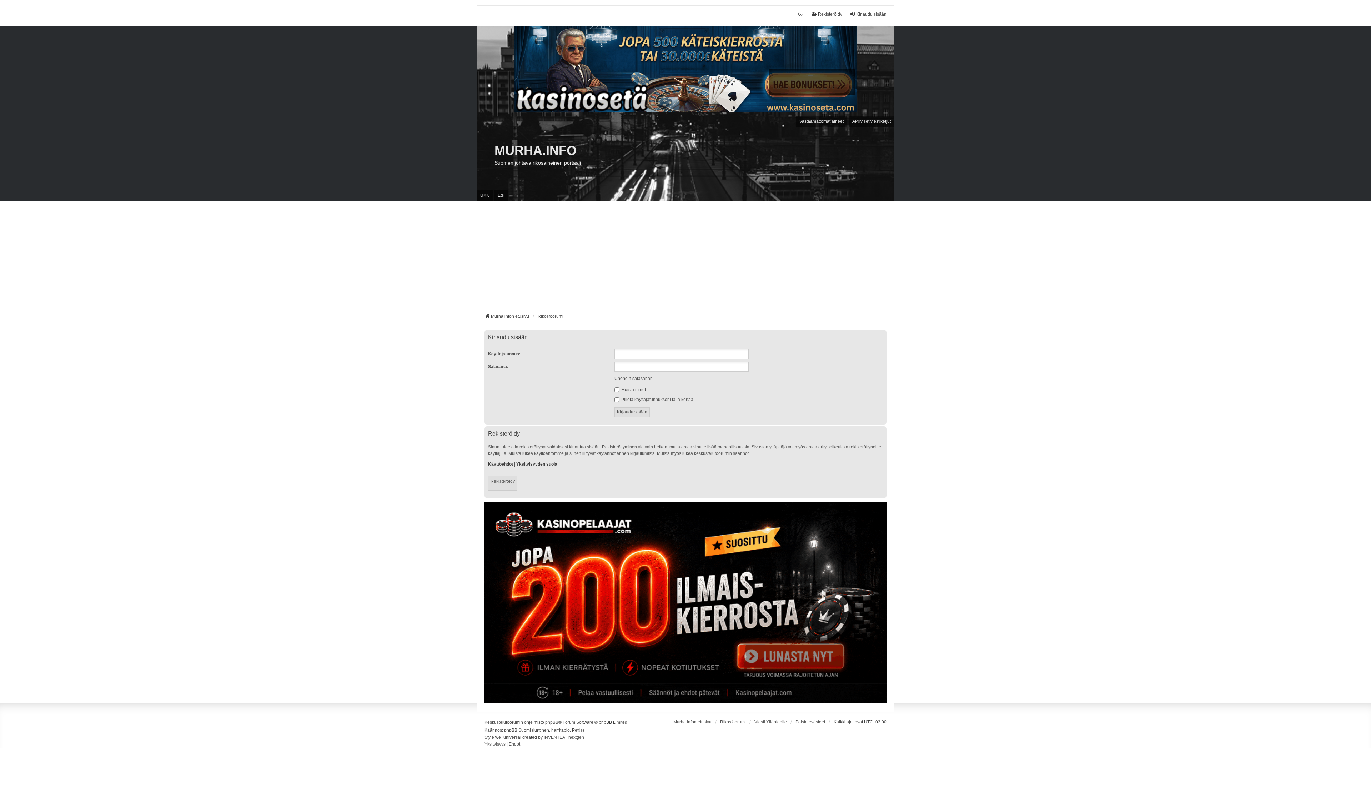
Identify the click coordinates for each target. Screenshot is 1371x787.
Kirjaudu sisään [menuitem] (871, 14)
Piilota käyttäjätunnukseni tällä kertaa (656, 399)
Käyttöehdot (500, 464)
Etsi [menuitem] (501, 195)
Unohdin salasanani (634, 378)
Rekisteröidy (503, 481)
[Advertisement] (685, 260)
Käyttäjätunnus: (504, 353)
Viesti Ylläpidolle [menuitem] (770, 722)
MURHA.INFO (535, 150)
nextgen (576, 737)
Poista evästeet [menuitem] (810, 722)
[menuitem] (495, 744)
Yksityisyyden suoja (536, 464)
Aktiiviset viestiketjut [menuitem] (871, 121)
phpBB (551, 722)
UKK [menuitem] (484, 195)
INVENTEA (554, 737)
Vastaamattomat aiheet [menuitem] (821, 121)
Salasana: (498, 366)
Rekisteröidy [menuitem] (830, 14)
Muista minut (633, 389)
